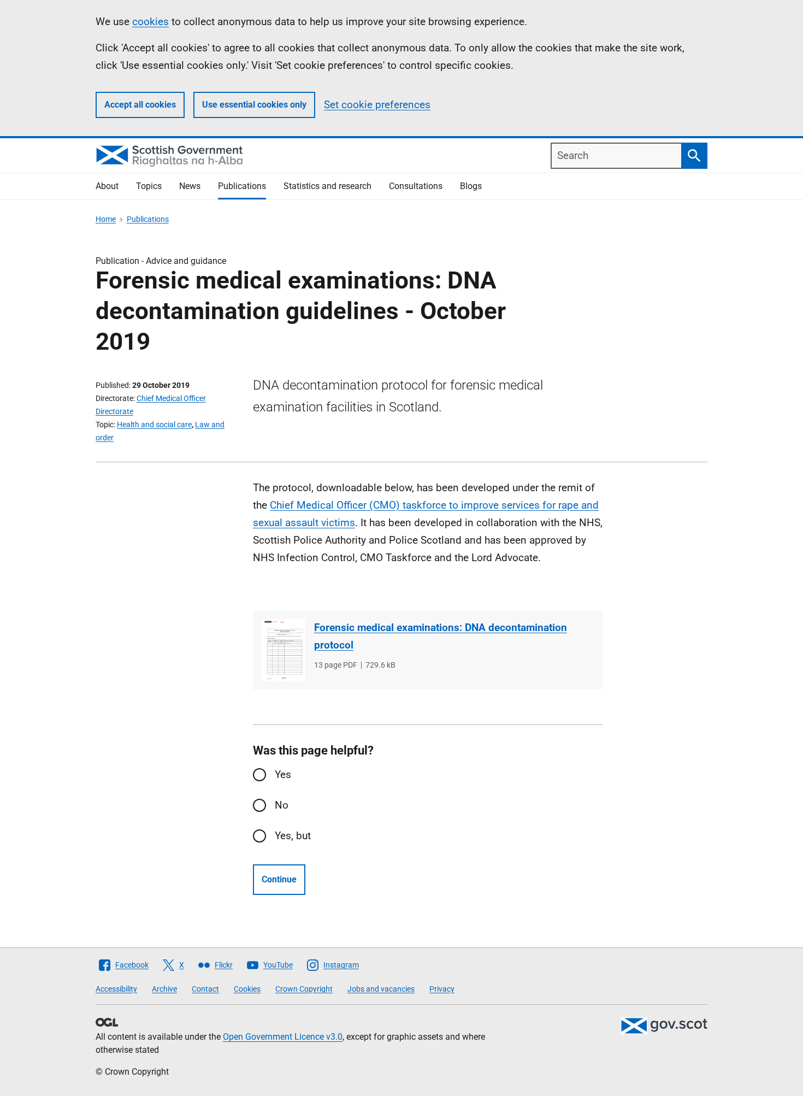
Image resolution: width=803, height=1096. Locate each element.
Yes (283, 774)
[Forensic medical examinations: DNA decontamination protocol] (283, 650)
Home (106, 219)
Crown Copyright (304, 989)
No (281, 805)
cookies (150, 21)
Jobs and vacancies (381, 989)
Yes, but (293, 835)
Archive (164, 989)
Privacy (441, 989)
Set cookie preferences (377, 104)
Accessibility (116, 989)
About (107, 186)
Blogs (471, 186)
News (189, 186)
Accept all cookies (140, 104)
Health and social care (154, 424)
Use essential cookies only (254, 104)
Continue (279, 879)
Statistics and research (327, 186)
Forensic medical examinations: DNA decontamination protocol (440, 636)
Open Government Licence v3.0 (283, 1037)
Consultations (415, 186)
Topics (149, 186)
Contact (205, 989)
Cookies (247, 989)
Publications (242, 186)
